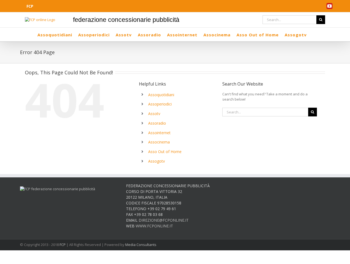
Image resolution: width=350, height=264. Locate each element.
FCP (63, 244)
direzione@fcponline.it (164, 220)
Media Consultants (140, 244)
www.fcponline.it (154, 225)
